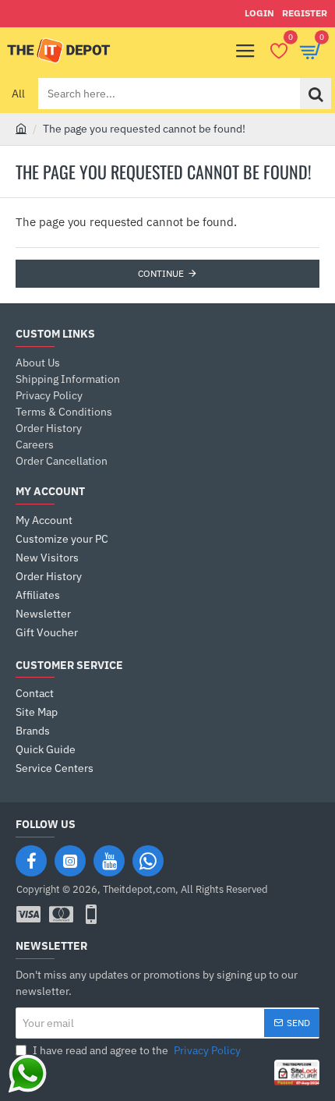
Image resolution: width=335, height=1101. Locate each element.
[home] (21, 127)
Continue (161, 273)
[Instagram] (70, 860)
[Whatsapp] (148, 860)
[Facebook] (31, 860)
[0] (278, 50)
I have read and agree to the (135, 1050)
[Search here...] (315, 93)
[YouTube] (109, 860)
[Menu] (245, 50)
